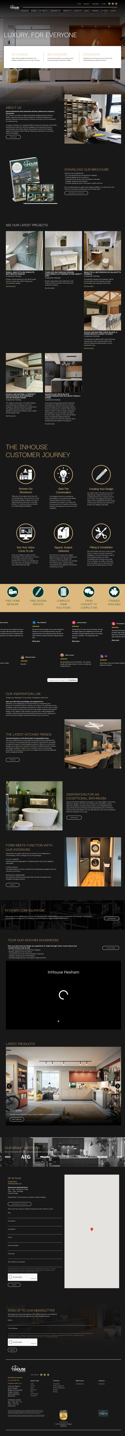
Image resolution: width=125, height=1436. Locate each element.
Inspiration (95, 10)
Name (10, 1320)
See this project (10, 286)
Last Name (11, 1229)
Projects (34, 10)
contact (32, 1386)
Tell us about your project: (16, 1262)
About (86, 10)
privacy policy (34, 1393)
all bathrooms (80, 1384)
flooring (55, 1391)
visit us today (110, 947)
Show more (20, 641)
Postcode (11, 1254)
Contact (113, 10)
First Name (11, 1221)
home (79, 3)
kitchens (13, 759)
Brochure (104, 10)
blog (42, 748)
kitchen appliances (58, 1386)
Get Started (111, 918)
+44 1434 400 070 (13, 1380)
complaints (33, 1395)
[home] (14, 7)
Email (10, 1237)
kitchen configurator (59, 1388)
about (32, 1388)
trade (103, 3)
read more (13, 137)
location (86, 3)
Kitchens (20, 54)
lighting (55, 1389)
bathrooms (74, 817)
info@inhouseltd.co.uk (14, 1183)
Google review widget (56, 680)
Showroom (24, 10)
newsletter (95, 3)
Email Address (12, 1328)
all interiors (101, 1384)
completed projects (20, 750)
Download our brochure (76, 193)
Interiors (91, 54)
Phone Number (13, 1245)
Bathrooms (57, 54)
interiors (12, 885)
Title (9, 1213)
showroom (33, 1389)
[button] (43, 10)
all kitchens (56, 1384)
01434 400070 (12, 1181)
